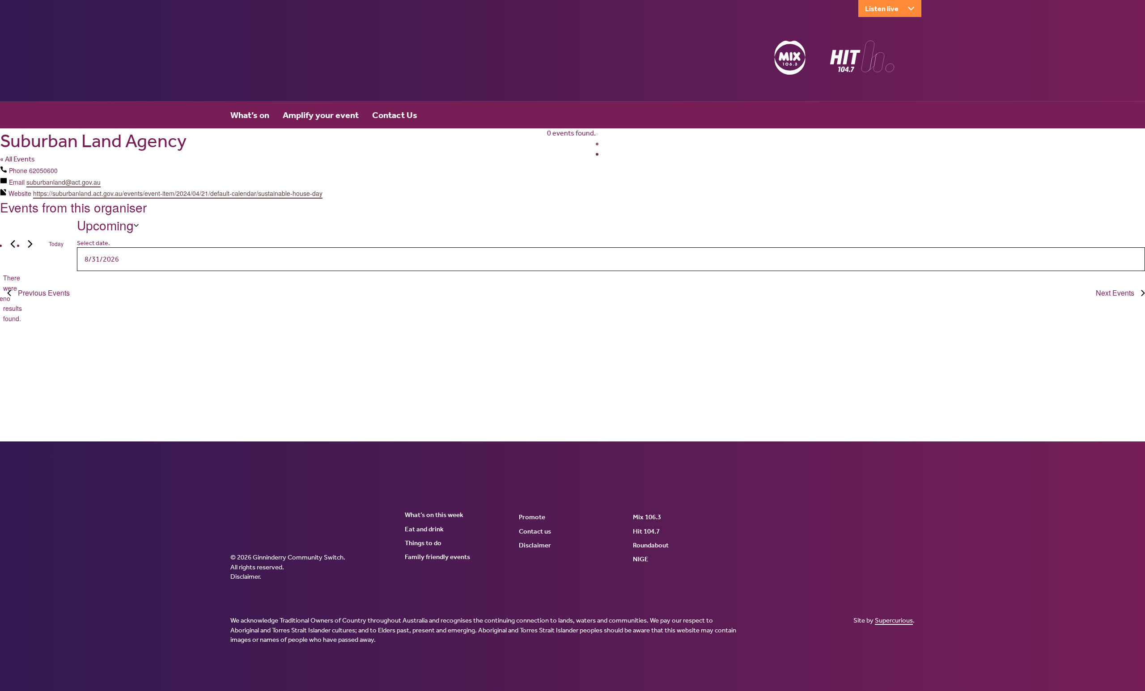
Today (56, 243)
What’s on (249, 115)
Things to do (423, 543)
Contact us (535, 531)
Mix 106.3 (647, 517)
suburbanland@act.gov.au (63, 182)
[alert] (3, 298)
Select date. (93, 243)
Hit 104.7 (646, 531)
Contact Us (394, 115)
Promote (532, 517)
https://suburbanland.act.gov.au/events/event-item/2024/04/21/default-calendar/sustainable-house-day (177, 193)
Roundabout (651, 545)
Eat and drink (424, 529)
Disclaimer (244, 576)
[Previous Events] (12, 243)
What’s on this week (434, 515)
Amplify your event (321, 115)
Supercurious (894, 620)
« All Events (17, 159)
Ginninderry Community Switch (317, 59)
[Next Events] (30, 243)
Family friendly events (437, 557)
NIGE (641, 559)
